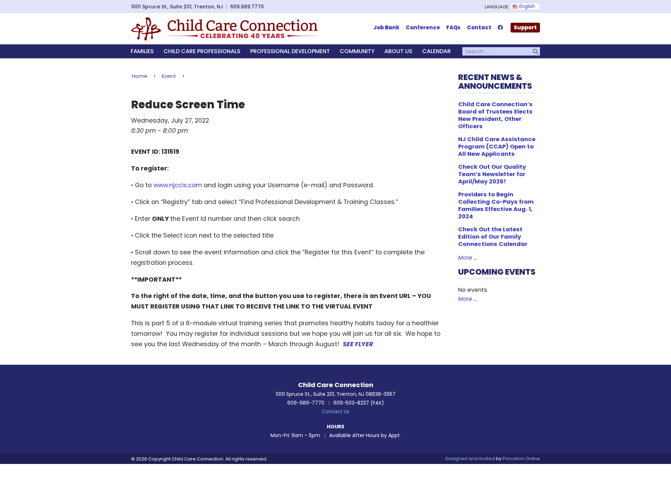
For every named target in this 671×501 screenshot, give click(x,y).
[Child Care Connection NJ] (224, 28)
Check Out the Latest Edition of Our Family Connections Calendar (492, 236)
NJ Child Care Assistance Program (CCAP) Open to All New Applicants (496, 146)
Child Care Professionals (202, 51)
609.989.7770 (247, 6)
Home (139, 76)
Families (142, 51)
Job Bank (386, 27)
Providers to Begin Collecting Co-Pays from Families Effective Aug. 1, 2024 (496, 205)
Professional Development (290, 51)
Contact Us (335, 411)
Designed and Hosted (470, 458)
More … (467, 258)
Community (357, 51)
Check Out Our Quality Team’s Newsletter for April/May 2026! (492, 174)
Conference (423, 27)
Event (169, 76)
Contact (479, 27)
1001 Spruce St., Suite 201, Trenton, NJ (177, 6)
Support (525, 27)
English (526, 6)
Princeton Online (521, 458)
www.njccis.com (177, 185)
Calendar (436, 51)
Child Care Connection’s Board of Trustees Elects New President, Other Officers (495, 115)
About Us (398, 51)
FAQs (453, 27)
